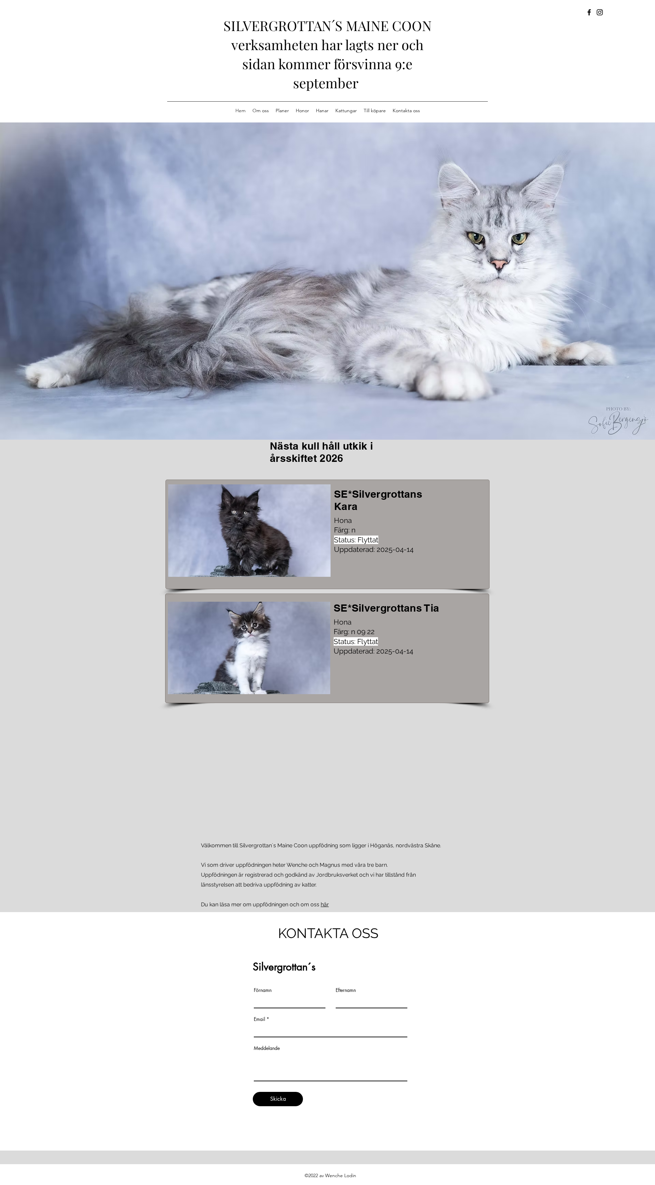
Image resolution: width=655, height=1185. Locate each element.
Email (259, 1019)
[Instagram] (600, 12)
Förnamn (263, 990)
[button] (249, 530)
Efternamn (346, 990)
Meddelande (267, 1048)
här (325, 904)
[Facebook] (589, 12)
